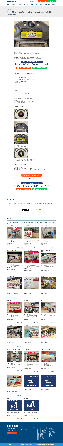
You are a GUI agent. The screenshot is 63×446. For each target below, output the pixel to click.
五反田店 (50, 433)
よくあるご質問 (47, 4)
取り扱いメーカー (34, 4)
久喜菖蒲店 (50, 428)
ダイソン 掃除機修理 (32, 427)
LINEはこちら (52, 1)
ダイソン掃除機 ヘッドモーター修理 (42, 427)
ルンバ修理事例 (13, 14)
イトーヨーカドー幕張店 (52, 432)
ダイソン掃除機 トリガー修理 (41, 432)
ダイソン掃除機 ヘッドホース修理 (42, 428)
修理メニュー (26, 4)
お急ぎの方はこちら (33, 1)
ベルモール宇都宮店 (51, 431)
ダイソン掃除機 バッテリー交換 (41, 431)
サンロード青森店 (51, 436)
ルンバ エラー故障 (40, 434)
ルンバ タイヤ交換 (40, 437)
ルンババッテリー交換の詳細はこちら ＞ (31, 175)
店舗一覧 (40, 4)
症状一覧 (20, 4)
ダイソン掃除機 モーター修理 (41, 430)
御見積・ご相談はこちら (42, 1)
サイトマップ (22, 431)
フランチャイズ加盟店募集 (24, 429)
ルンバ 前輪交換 (39, 435)
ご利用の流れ (14, 4)
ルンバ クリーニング (40, 439)
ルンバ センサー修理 (40, 436)
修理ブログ (54, 4)
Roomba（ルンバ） (31, 428)
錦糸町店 (50, 434)
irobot (9, 14)
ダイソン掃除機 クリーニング (41, 429)
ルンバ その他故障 (40, 433)
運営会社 (22, 430)
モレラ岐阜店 (50, 427)
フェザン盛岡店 (51, 435)
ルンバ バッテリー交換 (40, 438)
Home (8, 4)
